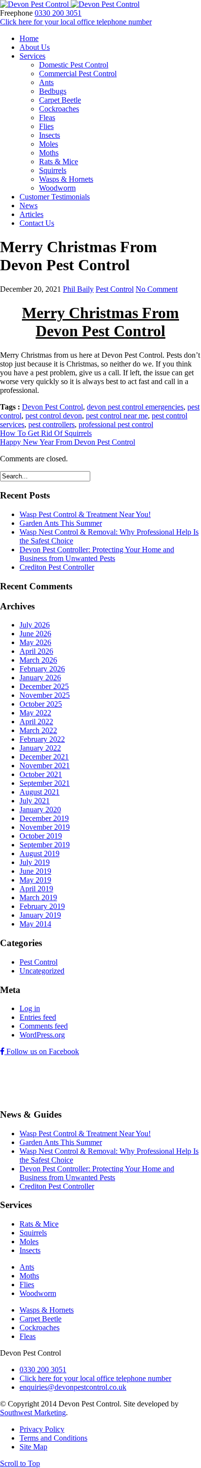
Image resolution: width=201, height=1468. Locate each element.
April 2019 (36, 889)
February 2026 (42, 669)
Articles (31, 214)
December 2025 (44, 686)
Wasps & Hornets (66, 179)
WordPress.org (42, 1035)
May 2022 (35, 713)
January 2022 (40, 748)
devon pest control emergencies (135, 407)
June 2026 (35, 633)
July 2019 (35, 862)
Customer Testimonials (55, 197)
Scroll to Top (20, 1463)
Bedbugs (52, 91)
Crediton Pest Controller (57, 567)
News (29, 205)
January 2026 (40, 677)
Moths (49, 153)
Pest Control (115, 289)
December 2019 (44, 818)
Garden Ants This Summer (61, 523)
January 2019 (40, 915)
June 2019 (35, 871)
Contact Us (37, 223)
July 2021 (35, 801)
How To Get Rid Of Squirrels (46, 433)
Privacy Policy (42, 1429)
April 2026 (36, 651)
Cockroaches (59, 109)
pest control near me (117, 415)
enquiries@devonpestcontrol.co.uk (73, 1387)
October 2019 (41, 836)
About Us (35, 47)
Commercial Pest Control (78, 73)
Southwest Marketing (33, 1412)
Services (32, 56)
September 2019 (45, 845)
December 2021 (44, 757)
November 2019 (45, 827)
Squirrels (52, 170)
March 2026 (38, 660)
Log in (30, 1008)
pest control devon (53, 415)
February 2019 (42, 906)
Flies (46, 126)
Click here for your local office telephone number (76, 22)
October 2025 (41, 704)
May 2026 (35, 642)
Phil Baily (78, 289)
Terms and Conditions (53, 1438)
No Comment (157, 289)
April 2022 (36, 721)
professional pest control (116, 424)
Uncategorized (42, 971)
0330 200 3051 (58, 13)
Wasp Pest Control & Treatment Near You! (85, 514)
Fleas (47, 117)
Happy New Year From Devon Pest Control (67, 442)
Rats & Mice (58, 161)
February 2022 (42, 739)
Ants (46, 82)
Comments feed (44, 1026)
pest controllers (51, 424)
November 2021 (45, 765)
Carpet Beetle (60, 100)
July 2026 (35, 625)
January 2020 (40, 809)
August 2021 (40, 792)
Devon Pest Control (52, 407)
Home (29, 38)
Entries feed (38, 1017)
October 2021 (41, 774)
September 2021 (45, 783)
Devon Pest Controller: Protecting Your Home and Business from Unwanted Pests (97, 553)
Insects (49, 135)
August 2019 (40, 853)
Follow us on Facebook (41, 1051)
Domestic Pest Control (73, 65)
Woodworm (57, 188)
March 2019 (38, 897)
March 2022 (38, 730)
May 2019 (35, 880)
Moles (48, 144)
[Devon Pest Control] (70, 4)
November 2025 (45, 695)
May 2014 (35, 924)
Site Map (33, 1447)
